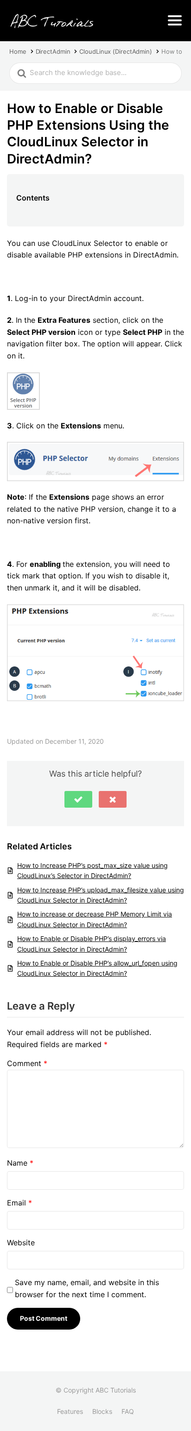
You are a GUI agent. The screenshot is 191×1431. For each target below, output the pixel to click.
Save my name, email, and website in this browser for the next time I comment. (87, 1288)
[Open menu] (175, 20)
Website (21, 1242)
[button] (78, 799)
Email (19, 1202)
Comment (27, 1063)
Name (20, 1162)
